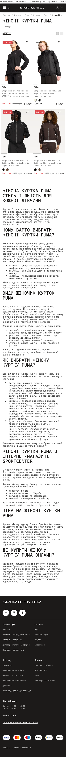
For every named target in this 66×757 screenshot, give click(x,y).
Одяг (37, 629)
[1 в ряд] (61, 33)
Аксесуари (40, 645)
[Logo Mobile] (32, 8)
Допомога (7, 685)
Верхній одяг (41, 634)
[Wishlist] (27, 42)
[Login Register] (57, 8)
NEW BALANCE (41, 670)
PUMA (42, 563)
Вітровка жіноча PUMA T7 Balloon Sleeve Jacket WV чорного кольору (15, 163)
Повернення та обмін (13, 670)
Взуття (38, 639)
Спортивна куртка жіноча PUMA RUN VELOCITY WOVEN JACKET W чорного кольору (15, 93)
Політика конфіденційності (17, 634)
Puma (37, 675)
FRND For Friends (44, 665)
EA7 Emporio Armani (45, 680)
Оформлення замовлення (14, 680)
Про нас (6, 629)
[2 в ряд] (57, 33)
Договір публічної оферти (16, 645)
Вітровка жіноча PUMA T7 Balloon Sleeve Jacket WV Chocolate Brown (47, 163)
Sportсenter (20, 566)
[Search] (9, 8)
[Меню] (4, 7)
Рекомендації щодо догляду (17, 690)
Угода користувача (12, 639)
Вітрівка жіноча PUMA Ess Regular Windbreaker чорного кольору (47, 93)
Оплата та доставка (13, 675)
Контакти (7, 665)
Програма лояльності (13, 650)
